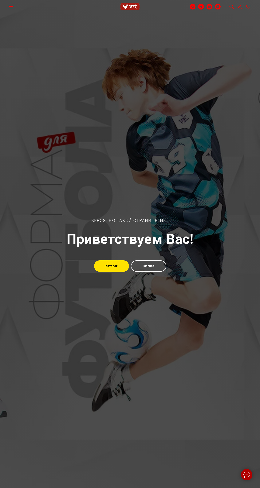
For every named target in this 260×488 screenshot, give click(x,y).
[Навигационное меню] (10, 7)
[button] (231, 6)
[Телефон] (192, 8)
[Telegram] (201, 8)
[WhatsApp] (218, 8)
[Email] (209, 8)
